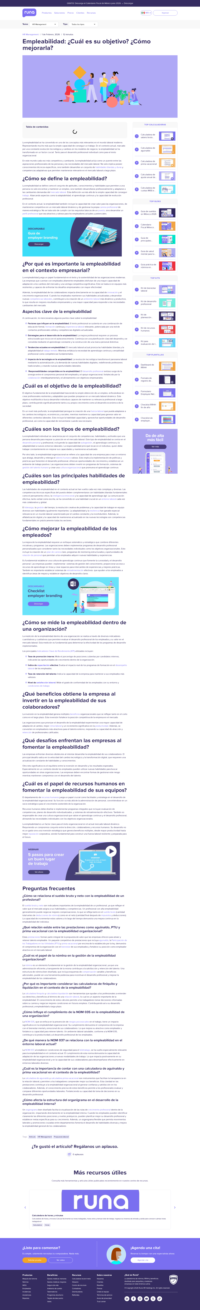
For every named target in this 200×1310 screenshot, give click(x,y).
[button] (25, 1207)
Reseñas (100, 1285)
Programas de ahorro (55, 1295)
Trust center (101, 1301)
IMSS (24, 1285)
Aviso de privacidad (104, 1298)
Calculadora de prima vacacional (149, 162)
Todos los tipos (78, 24)
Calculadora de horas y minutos (47, 1215)
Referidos (75, 1295)
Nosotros (100, 1279)
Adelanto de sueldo (54, 1288)
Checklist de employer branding (147, 419)
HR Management (39, 24)
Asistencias (26, 1295)
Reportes (25, 1298)
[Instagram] (140, 1298)
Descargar (128, 3)
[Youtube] (146, 1298)
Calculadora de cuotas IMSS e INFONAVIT (148, 189)
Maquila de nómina (29, 1279)
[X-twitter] (153, 1298)
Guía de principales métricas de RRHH (146, 239)
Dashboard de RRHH (147, 366)
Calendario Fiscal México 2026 (147, 226)
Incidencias (26, 1292)
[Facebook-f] (133, 1298)
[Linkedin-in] (126, 1298)
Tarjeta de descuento (55, 1298)
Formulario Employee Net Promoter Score (148, 392)
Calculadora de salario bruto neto (148, 136)
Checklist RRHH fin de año (148, 406)
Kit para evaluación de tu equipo (149, 342)
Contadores (76, 1288)
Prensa (99, 1288)
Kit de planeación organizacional (148, 316)
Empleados (26, 1288)
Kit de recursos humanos (148, 329)
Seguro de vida (53, 1285)
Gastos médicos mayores (56, 1282)
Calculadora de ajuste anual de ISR (148, 176)
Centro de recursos (79, 1285)
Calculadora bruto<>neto (81, 1279)
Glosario (75, 1282)
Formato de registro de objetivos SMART (146, 379)
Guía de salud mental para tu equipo (147, 252)
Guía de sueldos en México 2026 (148, 212)
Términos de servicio (104, 1295)
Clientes (100, 1282)
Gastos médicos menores (56, 1279)
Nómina (25, 1282)
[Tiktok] (159, 1298)
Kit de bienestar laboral (148, 289)
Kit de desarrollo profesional (148, 302)
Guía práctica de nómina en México (148, 266)
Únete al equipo (103, 1292)
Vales (49, 1301)
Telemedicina (52, 1292)
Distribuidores (77, 1292)
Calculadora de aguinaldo (148, 149)
